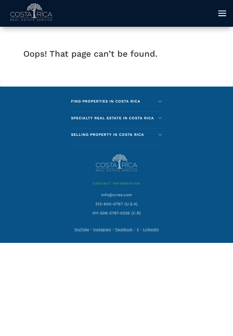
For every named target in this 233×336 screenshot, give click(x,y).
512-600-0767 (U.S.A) (116, 204)
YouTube (81, 229)
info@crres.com (116, 194)
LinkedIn (151, 229)
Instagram (102, 229)
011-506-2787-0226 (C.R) (116, 213)
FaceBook (124, 229)
